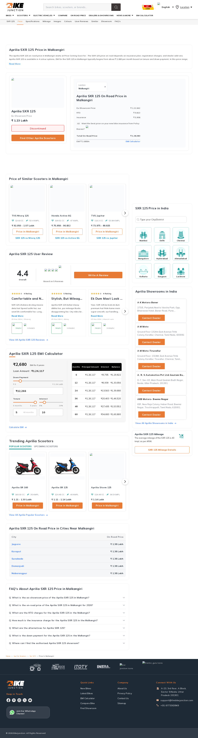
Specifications (33, 21)
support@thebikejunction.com (177, 700)
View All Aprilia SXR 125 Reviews (27, 339)
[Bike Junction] (15, 7)
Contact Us (123, 698)
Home (8, 656)
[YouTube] (30, 700)
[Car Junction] (126, 666)
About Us (122, 688)
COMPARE (62, 15)
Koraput (16, 551)
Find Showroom (88, 708)
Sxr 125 (33, 656)
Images (57, 21)
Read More (18, 316)
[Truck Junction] (58, 667)
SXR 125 (11, 21)
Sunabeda (17, 558)
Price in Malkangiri (27, 231)
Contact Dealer (151, 318)
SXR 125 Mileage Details (162, 449)
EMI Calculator (133, 141)
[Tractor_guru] (155, 666)
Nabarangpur (19, 573)
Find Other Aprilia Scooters (38, 138)
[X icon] (25, 700)
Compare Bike (87, 703)
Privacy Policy (125, 693)
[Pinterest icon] (14, 700)
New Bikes (85, 688)
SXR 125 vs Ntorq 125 (27, 238)
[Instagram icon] (19, 700)
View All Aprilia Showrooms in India (154, 423)
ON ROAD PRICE (78, 15)
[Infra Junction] (103, 666)
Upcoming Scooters (46, 446)
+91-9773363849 (170, 705)
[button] (116, 7)
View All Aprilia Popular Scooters (27, 514)
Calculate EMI (16, 427)
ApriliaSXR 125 (23, 111)
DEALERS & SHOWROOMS (101, 15)
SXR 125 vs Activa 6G (67, 238)
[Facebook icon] (8, 700)
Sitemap (122, 703)
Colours (68, 21)
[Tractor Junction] (35, 667)
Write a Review (98, 275)
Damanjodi (18, 566)
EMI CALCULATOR (144, 15)
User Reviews (81, 21)
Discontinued (38, 128)
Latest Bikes (86, 693)
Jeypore (16, 544)
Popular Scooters (20, 446)
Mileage (47, 21)
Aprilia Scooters (20, 656)
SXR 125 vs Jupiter (107, 238)
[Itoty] (81, 667)
